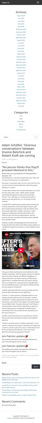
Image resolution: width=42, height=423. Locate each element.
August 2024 (21, 73)
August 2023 (21, 103)
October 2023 (21, 98)
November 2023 (21, 95)
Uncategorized (21, 130)
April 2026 (21, 26)
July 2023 (21, 106)
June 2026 (21, 21)
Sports (21, 124)
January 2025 (21, 59)
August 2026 (21, 16)
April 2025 (21, 51)
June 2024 (21, 79)
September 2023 (21, 100)
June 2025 (21, 46)
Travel (21, 127)
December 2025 (21, 29)
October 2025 (21, 35)
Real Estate (21, 121)
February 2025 (21, 57)
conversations (35, 355)
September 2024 (21, 70)
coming (29, 355)
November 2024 (21, 65)
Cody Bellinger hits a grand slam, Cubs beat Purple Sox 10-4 (20, 382)
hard (3, 357)
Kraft (6, 357)
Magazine (10, 418)
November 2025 (21, 32)
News (21, 119)
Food (21, 116)
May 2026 (21, 24)
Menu (6, 137)
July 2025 (21, 43)
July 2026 (21, 18)
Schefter (14, 357)
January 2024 (21, 89)
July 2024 (21, 76)
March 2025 (21, 54)
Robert (10, 357)
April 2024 (21, 84)
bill (25, 355)
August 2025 (21, 40)
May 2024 (21, 81)
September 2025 (21, 37)
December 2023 (21, 92)
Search (4, 363)
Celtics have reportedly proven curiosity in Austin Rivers (19, 395)
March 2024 (21, 87)
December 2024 (21, 62)
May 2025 (21, 48)
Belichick (22, 355)
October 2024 (21, 68)
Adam (17, 355)
